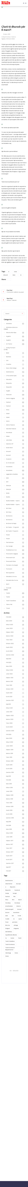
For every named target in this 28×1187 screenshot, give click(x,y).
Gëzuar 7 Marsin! (12, 300)
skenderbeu (8, 931)
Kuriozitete (16, 912)
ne (14, 919)
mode (19, 915)
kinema (19, 906)
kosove (7, 912)
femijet (15, 893)
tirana (16, 953)
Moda (13, 39)
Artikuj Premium (6, 37)
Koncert (19, 909)
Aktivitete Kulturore (11, 327)
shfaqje (16, 925)
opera (20, 919)
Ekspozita (12, 887)
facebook (17, 890)
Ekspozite (8, 890)
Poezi (6, 922)
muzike (7, 919)
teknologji (8, 953)
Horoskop (8, 903)
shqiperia (16, 928)
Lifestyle (8, 39)
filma (6, 899)
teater (12, 938)
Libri (13, 915)
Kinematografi (9, 909)
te (20, 275)
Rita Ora (7, 925)
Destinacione (9, 880)
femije (7, 893)
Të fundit (8, 588)
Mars (14, 275)
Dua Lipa (18, 883)
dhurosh (5, 275)
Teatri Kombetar (10, 944)
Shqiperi (7, 928)
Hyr (26, 3)
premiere (14, 922)
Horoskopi (17, 903)
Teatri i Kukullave (10, 941)
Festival (7, 896)
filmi (13, 899)
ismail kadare (9, 906)
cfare (15, 271)
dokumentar (8, 883)
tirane (7, 956)
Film (14, 896)
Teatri (19, 938)
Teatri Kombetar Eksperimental (10, 948)
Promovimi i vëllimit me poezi (15, 292)
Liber (6, 915)
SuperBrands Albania (11, 935)
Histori (20, 899)
